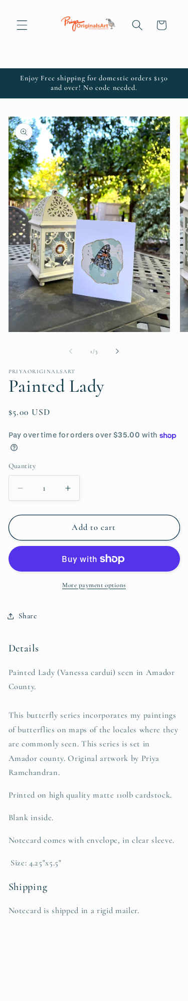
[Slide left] (71, 352)
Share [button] (28, 615)
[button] (22, 25)
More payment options (94, 585)
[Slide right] (117, 352)
